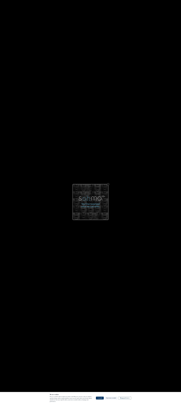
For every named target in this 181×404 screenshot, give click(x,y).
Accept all (99, 398)
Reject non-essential (111, 398)
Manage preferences (125, 398)
